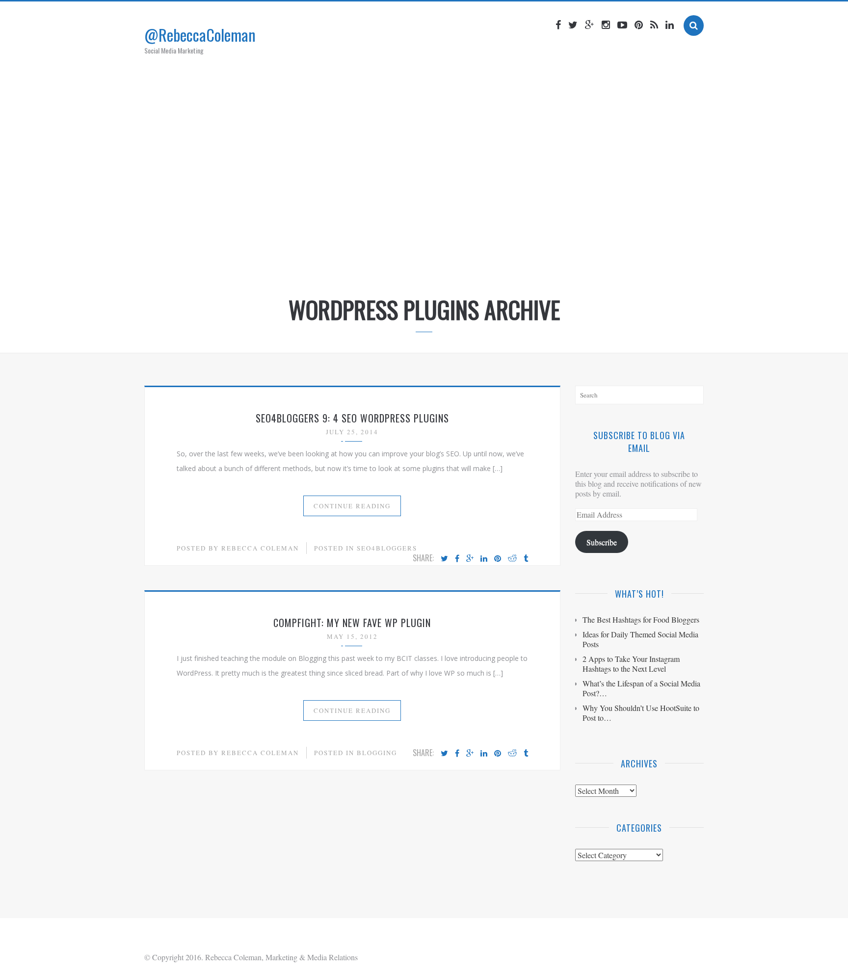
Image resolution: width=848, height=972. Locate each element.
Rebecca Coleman (260, 548)
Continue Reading (352, 505)
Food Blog (470, 261)
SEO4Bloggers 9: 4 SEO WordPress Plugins (352, 418)
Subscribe (601, 542)
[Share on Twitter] (444, 559)
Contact (519, 261)
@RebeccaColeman (200, 34)
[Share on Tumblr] (526, 559)
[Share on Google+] (470, 559)
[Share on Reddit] (512, 559)
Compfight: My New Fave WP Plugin (352, 622)
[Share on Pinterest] (497, 559)
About (350, 261)
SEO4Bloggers (387, 548)
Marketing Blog (406, 261)
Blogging (377, 752)
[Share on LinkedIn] (483, 559)
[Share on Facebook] (457, 559)
